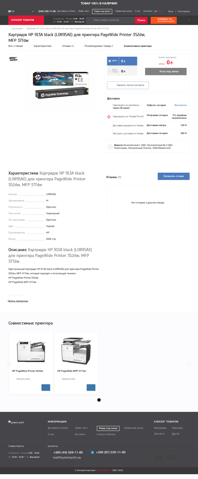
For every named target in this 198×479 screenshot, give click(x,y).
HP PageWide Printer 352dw (27, 371)
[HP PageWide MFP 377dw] (76, 351)
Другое (175, 434)
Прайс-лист (83, 11)
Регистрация (184, 11)
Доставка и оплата (66, 11)
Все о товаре (15, 46)
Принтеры (177, 428)
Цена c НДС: (115, 71)
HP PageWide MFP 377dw (71, 371)
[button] (99, 400)
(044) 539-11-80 (47, 11)
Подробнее (45, 387)
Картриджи (17, 29)
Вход (170, 11)
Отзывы (68, 46)
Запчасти (159, 434)
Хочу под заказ (169, 71)
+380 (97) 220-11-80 (111, 452)
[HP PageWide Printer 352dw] (31, 351)
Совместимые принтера (138, 46)
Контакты (147, 11)
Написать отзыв (174, 176)
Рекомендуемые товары (99, 46)
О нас (137, 11)
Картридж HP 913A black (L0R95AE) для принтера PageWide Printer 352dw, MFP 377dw (67, 29)
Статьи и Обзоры (106, 435)
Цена (114, 60)
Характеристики (42, 46)
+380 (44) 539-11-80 (68, 452)
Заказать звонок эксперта (130, 85)
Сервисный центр (123, 11)
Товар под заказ (102, 11)
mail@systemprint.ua (67, 457)
